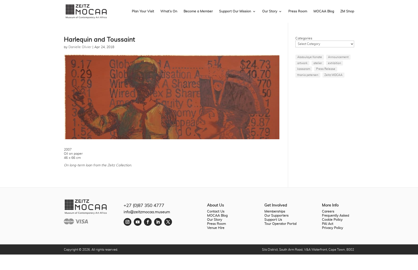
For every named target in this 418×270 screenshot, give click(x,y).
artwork (302, 63)
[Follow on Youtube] (138, 222)
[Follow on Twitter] (168, 222)
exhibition (334, 63)
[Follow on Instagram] (127, 222)
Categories (303, 38)
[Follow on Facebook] (148, 222)
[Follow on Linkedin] (158, 222)
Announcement (338, 57)
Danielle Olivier (79, 47)
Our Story (269, 11)
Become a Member (198, 11)
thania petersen (307, 74)
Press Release (325, 68)
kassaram (303, 68)
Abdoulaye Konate (309, 57)
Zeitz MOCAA (333, 74)
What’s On (168, 11)
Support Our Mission (235, 11)
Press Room (297, 11)
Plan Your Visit (143, 11)
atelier (318, 63)
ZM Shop (347, 11)
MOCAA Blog (324, 11)
